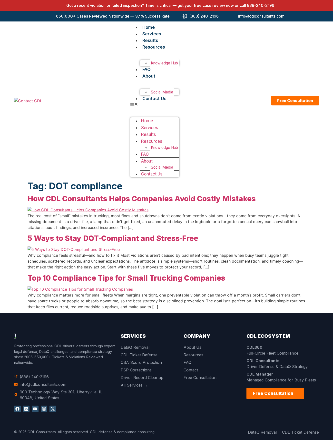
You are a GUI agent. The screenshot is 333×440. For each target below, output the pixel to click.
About (148, 76)
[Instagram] (44, 409)
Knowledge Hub (164, 63)
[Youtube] (35, 409)
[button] (154, 105)
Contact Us (154, 98)
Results (150, 40)
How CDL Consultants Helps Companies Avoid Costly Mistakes (142, 198)
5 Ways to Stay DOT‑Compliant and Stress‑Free (113, 238)
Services (151, 33)
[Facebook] (17, 409)
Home (148, 27)
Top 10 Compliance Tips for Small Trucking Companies (126, 278)
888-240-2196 (260, 5)
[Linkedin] (26, 409)
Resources (153, 47)
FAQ (146, 69)
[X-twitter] (52, 409)
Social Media (162, 92)
